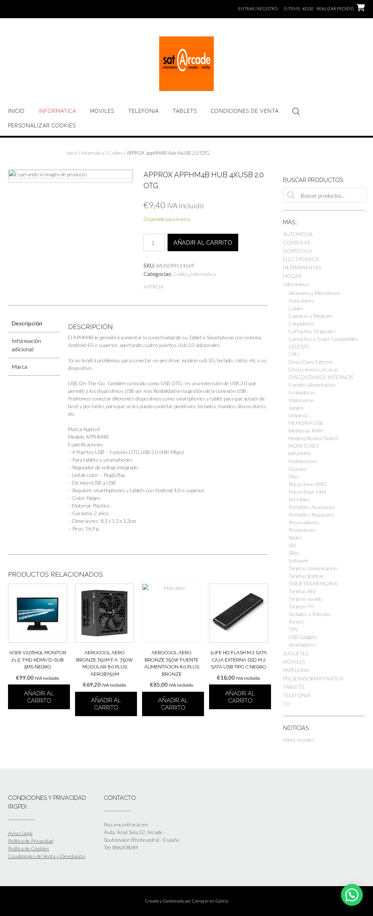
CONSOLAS (296, 242)
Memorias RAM (305, 430)
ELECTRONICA (300, 259)
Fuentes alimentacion (311, 385)
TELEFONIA (143, 111)
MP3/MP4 (299, 453)
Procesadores (303, 522)
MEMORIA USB (305, 423)
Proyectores (302, 530)
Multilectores (303, 461)
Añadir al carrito (202, 242)
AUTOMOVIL (298, 234)
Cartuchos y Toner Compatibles (323, 339)
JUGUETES (295, 653)
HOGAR (292, 276)
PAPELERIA (296, 670)
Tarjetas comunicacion (312, 568)
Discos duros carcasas (313, 369)
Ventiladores (302, 644)
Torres (295, 622)
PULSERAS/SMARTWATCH (313, 678)
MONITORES (303, 446)
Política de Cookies (28, 848)
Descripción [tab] (27, 323)
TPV (293, 629)
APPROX (153, 287)
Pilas (293, 476)
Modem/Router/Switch (313, 438)
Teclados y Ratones (309, 614)
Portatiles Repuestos (311, 515)
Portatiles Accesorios (311, 507)
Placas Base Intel (307, 492)
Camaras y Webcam (310, 316)
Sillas (293, 553)
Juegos (296, 407)
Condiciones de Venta (245, 111)
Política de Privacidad (30, 841)
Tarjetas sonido (305, 599)
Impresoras (301, 400)
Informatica (57, 111)
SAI (292, 545)
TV (286, 703)
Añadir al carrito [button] (39, 697)
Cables (115, 153)
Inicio (16, 111)
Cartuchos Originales (312, 331)
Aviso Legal (20, 833)
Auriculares (301, 300)
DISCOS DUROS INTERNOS (320, 377)
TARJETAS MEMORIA (312, 583)
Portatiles (299, 499)
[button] (352, 895)
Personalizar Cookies (42, 126)
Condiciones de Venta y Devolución (46, 856)
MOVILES (102, 111)
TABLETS (185, 111)
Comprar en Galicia (210, 901)
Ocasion (297, 469)
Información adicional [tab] (26, 344)
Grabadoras (301, 392)
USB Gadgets (302, 637)
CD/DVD (298, 346)
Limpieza (297, 415)
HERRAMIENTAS (302, 267)
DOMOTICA (297, 251)
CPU (293, 354)
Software (298, 560)
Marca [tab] (19, 366)
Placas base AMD (307, 484)
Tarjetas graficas (306, 576)
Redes (295, 537)
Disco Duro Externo (310, 362)
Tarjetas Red (302, 591)
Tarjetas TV (301, 606)
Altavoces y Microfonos (314, 293)
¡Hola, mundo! (298, 740)
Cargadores (301, 323)
